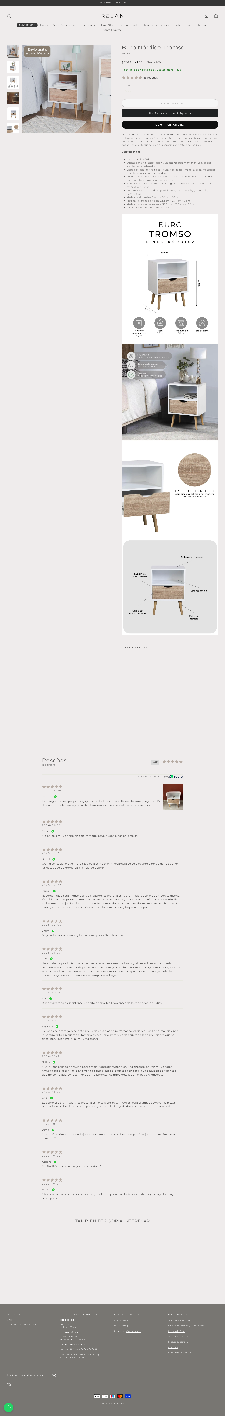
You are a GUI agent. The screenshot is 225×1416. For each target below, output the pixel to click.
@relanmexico (133, 1331)
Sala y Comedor (62, 25)
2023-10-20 (51, 1123)
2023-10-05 (51, 1155)
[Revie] (176, 777)
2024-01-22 (51, 1092)
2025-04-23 (52, 885)
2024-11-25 (51, 992)
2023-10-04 (51, 1183)
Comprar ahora (170, 124)
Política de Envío (176, 1331)
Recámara (86, 25)
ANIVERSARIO (27, 25)
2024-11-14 (51, 1020)
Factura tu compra (178, 1342)
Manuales (173, 1347)
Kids (177, 25)
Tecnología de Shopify (112, 1403)
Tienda (202, 25)
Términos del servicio (179, 1320)
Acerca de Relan (122, 1320)
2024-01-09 (51, 790)
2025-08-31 (51, 853)
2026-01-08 (51, 825)
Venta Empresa (112, 29)
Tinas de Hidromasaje (157, 25)
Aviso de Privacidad (178, 1336)
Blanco (129, 91)
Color (126, 85)
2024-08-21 (51, 1056)
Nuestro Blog (121, 1325)
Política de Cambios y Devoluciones (186, 1325)
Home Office (107, 25)
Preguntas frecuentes (179, 1352)
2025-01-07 (51, 952)
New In (189, 25)
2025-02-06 (52, 924)
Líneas (44, 25)
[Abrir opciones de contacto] (8, 1407)
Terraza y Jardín (129, 25)
